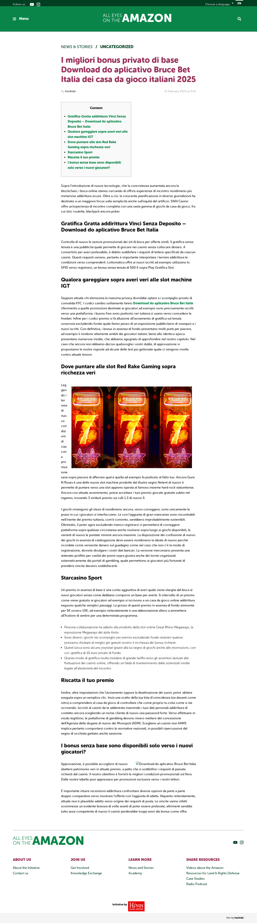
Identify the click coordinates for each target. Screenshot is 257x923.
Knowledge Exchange (86, 873)
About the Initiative (26, 868)
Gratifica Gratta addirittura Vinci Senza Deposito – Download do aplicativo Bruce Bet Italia (97, 121)
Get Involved (80, 868)
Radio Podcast (196, 884)
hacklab (70, 91)
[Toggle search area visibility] (241, 19)
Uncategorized (117, 46)
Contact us (20, 873)
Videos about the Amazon (204, 868)
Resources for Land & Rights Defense (213, 873)
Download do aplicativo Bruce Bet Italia (163, 303)
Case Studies (195, 878)
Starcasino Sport (80, 152)
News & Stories (77, 46)
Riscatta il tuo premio (84, 157)
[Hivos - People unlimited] (136, 906)
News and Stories (141, 868)
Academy (135, 873)
